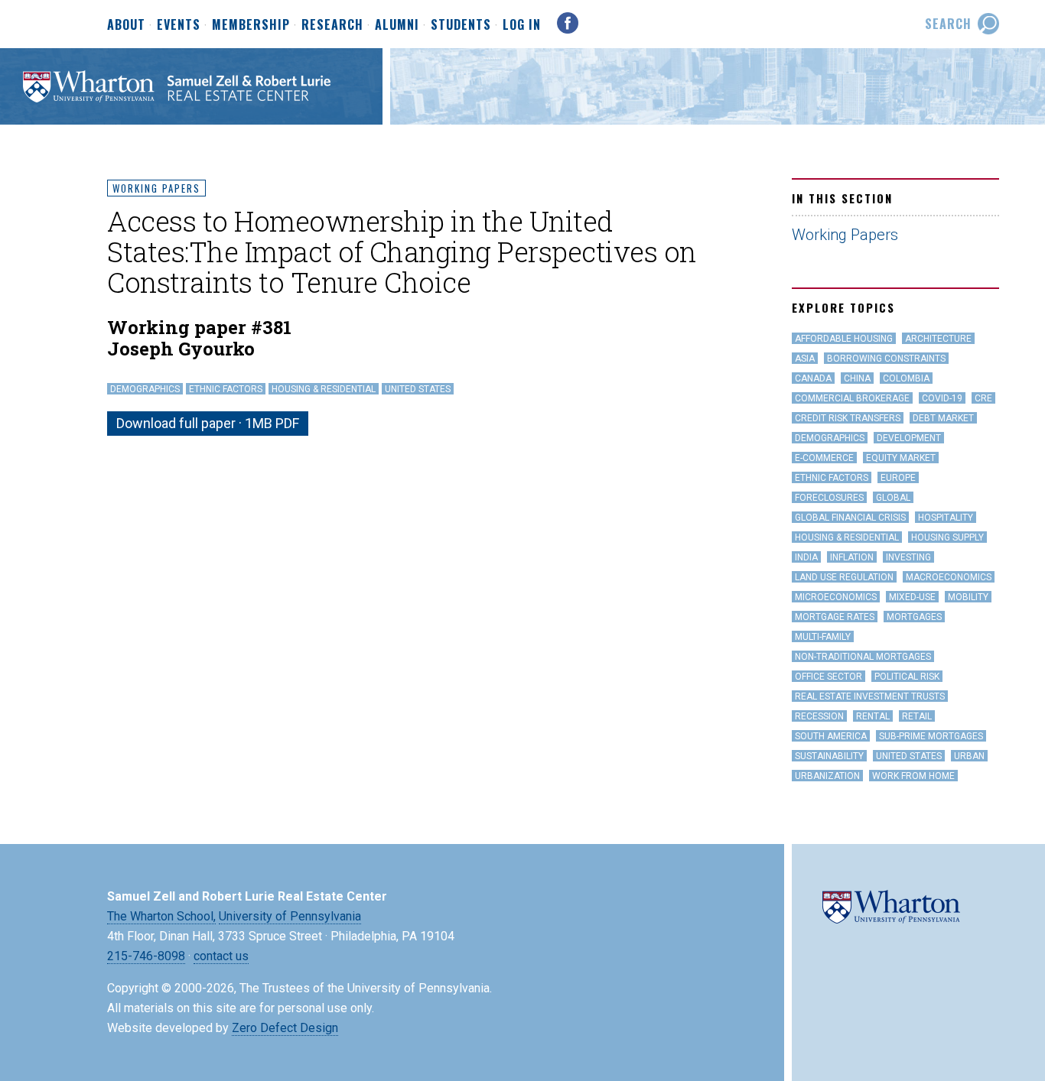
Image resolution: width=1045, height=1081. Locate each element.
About (126, 25)
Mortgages (914, 617)
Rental (873, 716)
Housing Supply (947, 537)
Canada (813, 378)
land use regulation (844, 577)
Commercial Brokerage (852, 398)
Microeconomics (836, 597)
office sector (828, 676)
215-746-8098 (146, 956)
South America (831, 736)
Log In (522, 24)
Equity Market (901, 458)
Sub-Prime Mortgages (931, 736)
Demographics (145, 389)
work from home (913, 776)
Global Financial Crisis (850, 517)
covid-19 (942, 398)
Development (909, 438)
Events (178, 25)
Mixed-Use (912, 597)
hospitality (945, 517)
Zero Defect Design (285, 1028)
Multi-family (823, 636)
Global (893, 497)
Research (332, 25)
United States (418, 389)
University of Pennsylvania (290, 916)
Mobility (968, 597)
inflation (852, 557)
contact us (221, 956)
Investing (908, 557)
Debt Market (943, 418)
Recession (819, 716)
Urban (969, 756)
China (857, 378)
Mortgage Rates (834, 617)
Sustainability (829, 756)
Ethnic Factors (225, 389)
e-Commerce (824, 458)
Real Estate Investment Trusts (870, 696)
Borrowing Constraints (886, 358)
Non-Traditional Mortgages (863, 656)
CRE (983, 398)
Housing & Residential (324, 389)
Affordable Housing (844, 338)
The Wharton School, (161, 916)
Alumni (397, 25)
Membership (251, 25)
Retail (917, 716)
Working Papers (156, 188)
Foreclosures (829, 497)
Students (461, 25)
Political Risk (906, 676)
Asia (805, 358)
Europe (898, 477)
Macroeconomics (948, 577)
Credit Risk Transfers (847, 418)
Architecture (938, 338)
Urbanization (827, 776)
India (806, 557)
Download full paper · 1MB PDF (207, 423)
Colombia (906, 378)
